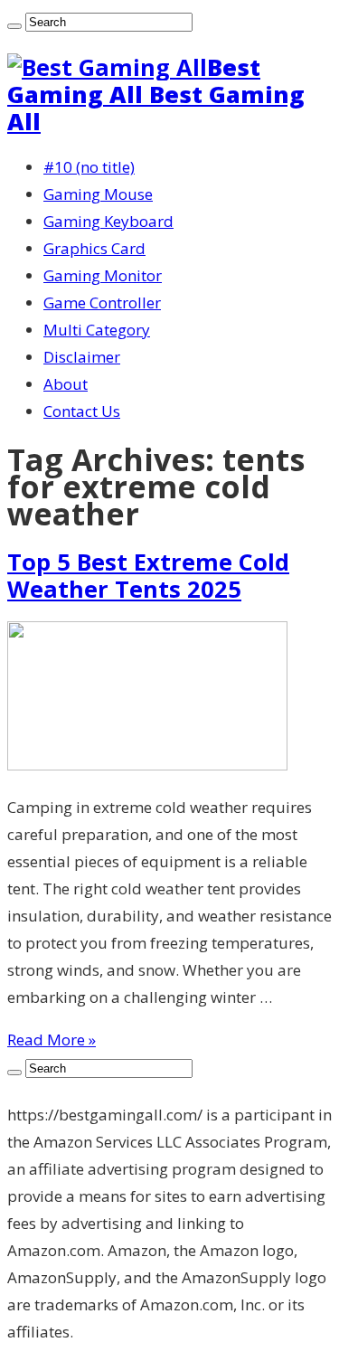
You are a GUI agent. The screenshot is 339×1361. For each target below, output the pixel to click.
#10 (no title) (89, 166)
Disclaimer (81, 356)
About (65, 383)
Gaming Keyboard (108, 221)
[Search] (14, 26)
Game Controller (102, 302)
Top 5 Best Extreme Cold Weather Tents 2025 (148, 575)
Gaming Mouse (98, 194)
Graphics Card (94, 248)
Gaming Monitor (102, 275)
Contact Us (81, 411)
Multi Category (96, 329)
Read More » (51, 1039)
